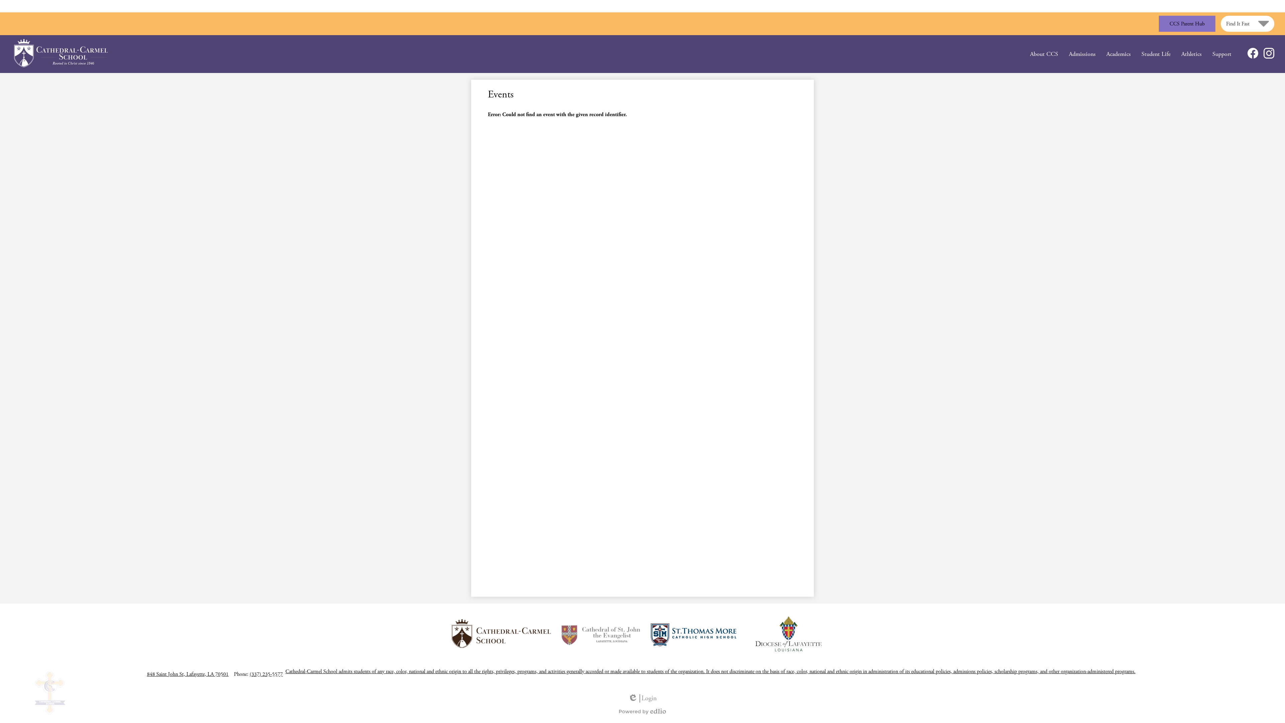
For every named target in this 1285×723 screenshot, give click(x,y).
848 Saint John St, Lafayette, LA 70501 (188, 674)
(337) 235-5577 (266, 674)
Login (642, 698)
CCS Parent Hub (1187, 23)
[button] (1044, 54)
